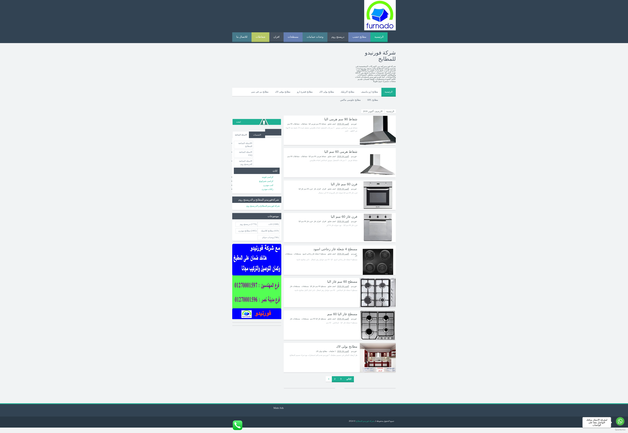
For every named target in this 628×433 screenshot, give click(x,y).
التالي (348, 379)
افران (276, 36)
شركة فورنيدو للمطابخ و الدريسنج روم (263, 206)
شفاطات (260, 36)
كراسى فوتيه (267, 177)
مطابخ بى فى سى (260, 92)
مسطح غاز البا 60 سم (342, 314)
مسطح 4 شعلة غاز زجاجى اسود (335, 249)
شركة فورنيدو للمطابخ (364, 421)
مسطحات (293, 36)
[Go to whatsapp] (620, 421)
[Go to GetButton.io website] (620, 430)
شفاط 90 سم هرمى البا (340, 119)
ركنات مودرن (267, 189)
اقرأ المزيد (19, 430)
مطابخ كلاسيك (267, 230)
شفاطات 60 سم (293, 156)
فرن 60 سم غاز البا (344, 184)
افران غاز (317, 189)
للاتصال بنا (241, 36)
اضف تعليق (331, 124)
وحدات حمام (267, 237)
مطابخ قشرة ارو (305, 92)
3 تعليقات (332, 351)
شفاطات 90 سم (293, 124)
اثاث (270, 224)
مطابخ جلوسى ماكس (350, 100)
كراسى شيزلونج (266, 181)
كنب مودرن (268, 185)
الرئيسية (379, 36)
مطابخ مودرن (244, 230)
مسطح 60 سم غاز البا (342, 281)
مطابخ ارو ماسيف (369, 92)
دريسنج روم (337, 36)
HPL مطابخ (372, 100)
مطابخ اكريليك (347, 92)
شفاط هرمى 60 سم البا (340, 151)
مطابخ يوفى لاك (282, 92)
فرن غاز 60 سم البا (344, 216)
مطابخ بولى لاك (326, 92)
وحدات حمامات (315, 36)
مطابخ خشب (359, 36)
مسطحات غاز (295, 286)
